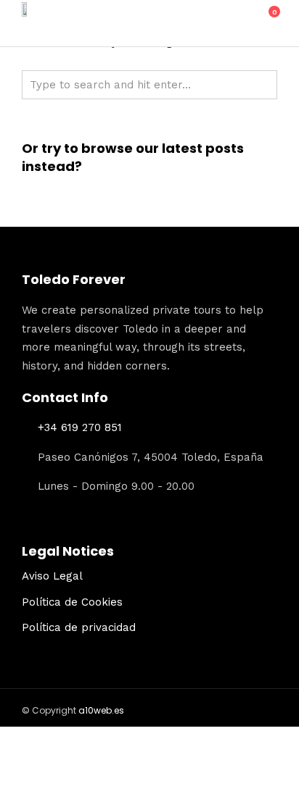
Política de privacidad (79, 627)
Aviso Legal (52, 575)
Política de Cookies (72, 602)
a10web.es (101, 710)
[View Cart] (266, 19)
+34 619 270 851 (80, 427)
